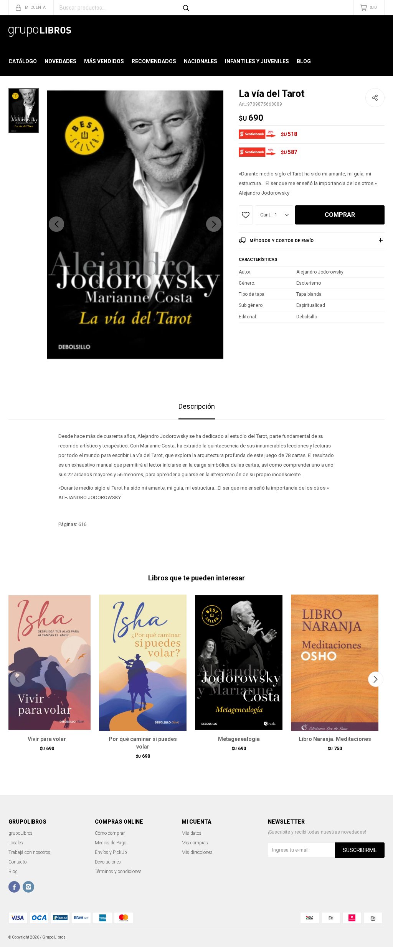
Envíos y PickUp (111, 852)
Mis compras (195, 842)
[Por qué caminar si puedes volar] (143, 662)
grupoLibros (20, 833)
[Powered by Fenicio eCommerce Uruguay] (373, 937)
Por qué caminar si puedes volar (143, 743)
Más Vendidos (104, 61)
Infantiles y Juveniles (257, 61)
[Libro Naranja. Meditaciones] (335, 662)
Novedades (60, 61)
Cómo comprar (110, 833)
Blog (304, 61)
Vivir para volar (47, 739)
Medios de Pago (110, 842)
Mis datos (191, 833)
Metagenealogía (239, 739)
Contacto (17, 862)
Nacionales (200, 61)
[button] (213, 224)
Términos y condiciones (118, 871)
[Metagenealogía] (239, 662)
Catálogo (22, 61)
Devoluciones (108, 862)
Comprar (340, 214)
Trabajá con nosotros (29, 852)
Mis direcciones (197, 852)
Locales (15, 842)
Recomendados (154, 61)
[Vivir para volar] (47, 662)
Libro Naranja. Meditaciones (335, 739)
